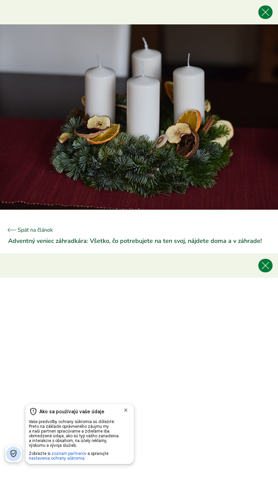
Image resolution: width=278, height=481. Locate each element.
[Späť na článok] (265, 12)
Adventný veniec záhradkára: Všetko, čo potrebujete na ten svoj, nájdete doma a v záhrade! (135, 241)
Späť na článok (34, 230)
